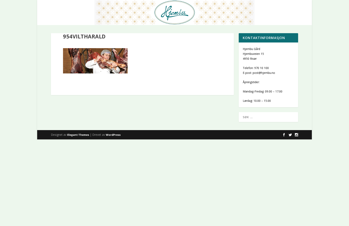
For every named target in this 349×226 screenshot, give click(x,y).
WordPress (113, 135)
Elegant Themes (78, 135)
